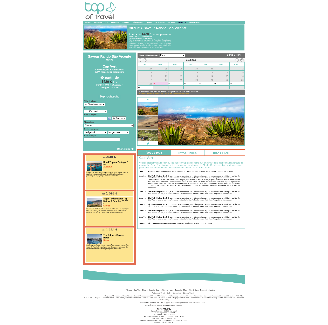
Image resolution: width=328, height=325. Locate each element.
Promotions (144, 302)
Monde (129, 298)
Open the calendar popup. (109, 118)
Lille (90, 298)
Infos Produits (176, 305)
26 (169, 84)
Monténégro (194, 290)
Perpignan (177, 298)
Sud (220, 298)
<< (140, 60)
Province (185, 298)
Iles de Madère (162, 290)
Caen (136, 296)
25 (154, 84)
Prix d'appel (165, 302)
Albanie (129, 290)
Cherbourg (174, 296)
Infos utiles (187, 153)
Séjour (185, 293)
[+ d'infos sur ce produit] (94, 170)
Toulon (232, 298)
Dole (205, 296)
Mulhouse (137, 298)
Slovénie (211, 290)
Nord (152, 298)
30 (231, 84)
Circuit (162, 293)
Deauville (198, 296)
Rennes (194, 298)
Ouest (157, 298)
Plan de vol (155, 302)
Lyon (104, 298)
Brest (124, 296)
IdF (238, 296)
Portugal (203, 290)
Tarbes (226, 298)
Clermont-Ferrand (187, 296)
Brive (130, 296)
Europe (216, 296)
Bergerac (108, 296)
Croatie (152, 290)
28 (200, 84)
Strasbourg (212, 298)
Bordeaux (117, 296)
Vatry (167, 300)
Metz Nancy (120, 298)
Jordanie (178, 290)
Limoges (97, 298)
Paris (169, 298)
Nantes (145, 298)
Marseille (110, 298)
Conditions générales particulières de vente (188, 302)
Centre (154, 296)
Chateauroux (163, 296)
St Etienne (202, 298)
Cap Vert (137, 290)
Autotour (155, 293)
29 (215, 84)
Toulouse (240, 298)
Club (168, 293)
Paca (163, 298)
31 (139, 87)
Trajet (191, 293)
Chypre (145, 290)
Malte (185, 290)
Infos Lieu (221, 153)
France (223, 296)
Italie (171, 290)
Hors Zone (231, 296)
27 (185, 84)
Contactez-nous (163, 305)
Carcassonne (144, 296)
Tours (161, 300)
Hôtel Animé (176, 293)
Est (210, 296)
